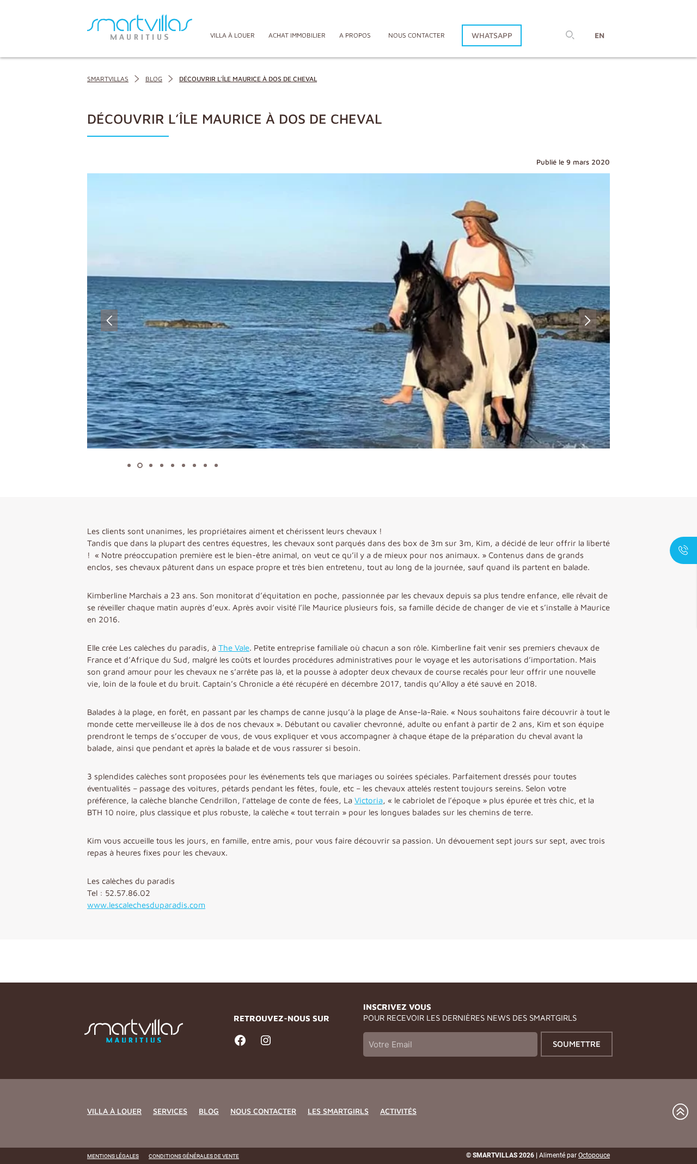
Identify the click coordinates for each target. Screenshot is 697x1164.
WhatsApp (492, 35)
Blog (209, 1111)
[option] (348, 310)
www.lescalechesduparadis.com (146, 905)
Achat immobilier (297, 35)
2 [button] (137, 465)
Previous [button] (109, 320)
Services (170, 1111)
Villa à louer (114, 1111)
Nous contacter (416, 35)
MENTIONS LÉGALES (113, 1156)
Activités (398, 1111)
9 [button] (213, 465)
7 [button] (191, 465)
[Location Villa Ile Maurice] (139, 28)
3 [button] (148, 465)
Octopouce (594, 1155)
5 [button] (170, 465)
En (599, 35)
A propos (355, 35)
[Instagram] (265, 1044)
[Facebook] (240, 1044)
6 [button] (181, 465)
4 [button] (159, 465)
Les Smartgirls (338, 1111)
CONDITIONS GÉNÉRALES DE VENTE (194, 1156)
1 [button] (126, 465)
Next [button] (587, 320)
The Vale (233, 647)
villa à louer (232, 35)
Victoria (368, 800)
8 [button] (202, 465)
